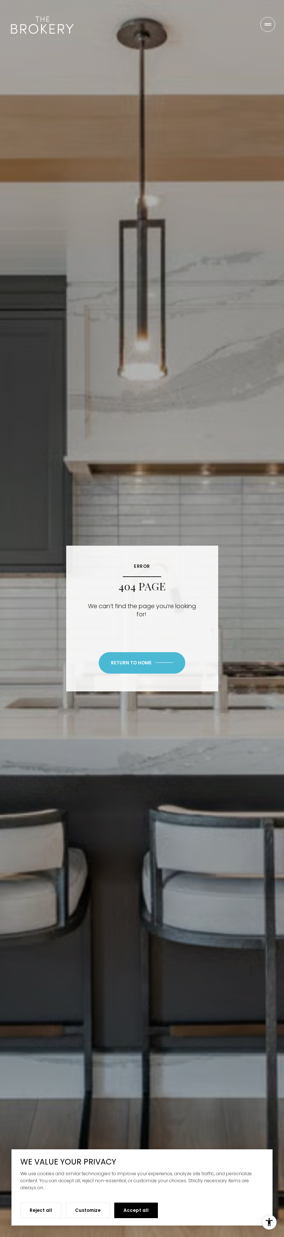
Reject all (41, 1210)
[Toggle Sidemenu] (267, 24)
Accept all (136, 1210)
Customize (88, 1210)
